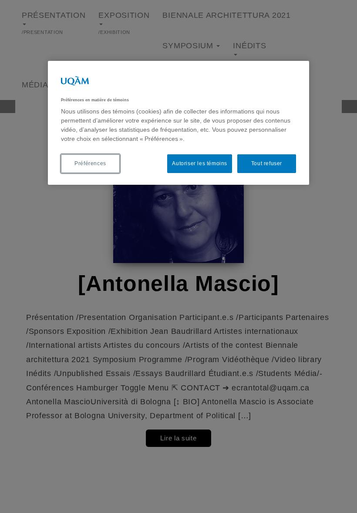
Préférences (90, 163)
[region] (178, 123)
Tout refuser (266, 163)
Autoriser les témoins (199, 163)
